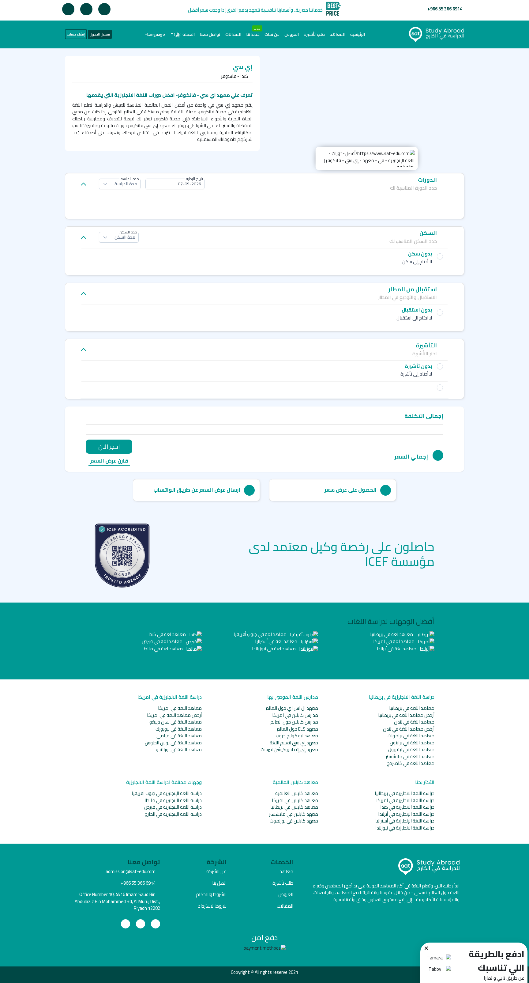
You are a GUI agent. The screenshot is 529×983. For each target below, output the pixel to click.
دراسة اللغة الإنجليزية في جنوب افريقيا (167, 793)
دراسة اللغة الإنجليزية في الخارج (173, 814)
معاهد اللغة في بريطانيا (411, 708)
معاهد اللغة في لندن (414, 721)
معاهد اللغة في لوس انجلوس (173, 742)
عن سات (272, 34)
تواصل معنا (210, 34)
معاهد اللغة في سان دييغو (175, 721)
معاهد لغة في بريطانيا (392, 634)
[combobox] (174, 184)
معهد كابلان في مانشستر (293, 814)
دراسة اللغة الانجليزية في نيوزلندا (404, 827)
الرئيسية (356, 34)
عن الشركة (216, 871)
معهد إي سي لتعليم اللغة (294, 742)
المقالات (233, 34)
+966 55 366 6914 (444, 8)
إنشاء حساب (76, 34)
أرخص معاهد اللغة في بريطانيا (406, 715)
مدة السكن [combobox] (124, 237)
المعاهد (337, 34)
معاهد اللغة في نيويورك (179, 728)
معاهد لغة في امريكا (394, 641)
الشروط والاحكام (211, 894)
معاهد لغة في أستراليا (276, 641)
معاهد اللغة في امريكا (180, 708)
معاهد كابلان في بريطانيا (294, 807)
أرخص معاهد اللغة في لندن (408, 728)
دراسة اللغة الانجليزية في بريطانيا (404, 793)
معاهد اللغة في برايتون (412, 742)
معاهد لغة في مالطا (163, 648)
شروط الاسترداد (212, 906)
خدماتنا (253, 34)
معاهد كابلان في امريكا (295, 800)
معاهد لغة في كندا (167, 634)
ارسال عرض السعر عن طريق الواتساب (196, 490)
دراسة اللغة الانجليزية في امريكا (405, 800)
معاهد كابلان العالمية (296, 793)
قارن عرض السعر (109, 461)
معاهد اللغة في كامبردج (410, 763)
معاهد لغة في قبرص (162, 641)
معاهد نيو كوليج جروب (297, 735)
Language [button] (156, 34)
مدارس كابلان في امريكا (295, 715)
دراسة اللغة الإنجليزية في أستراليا (404, 820)
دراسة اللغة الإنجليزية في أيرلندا (406, 814)
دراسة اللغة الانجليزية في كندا (407, 807)
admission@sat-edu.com (131, 871)
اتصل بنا (219, 883)
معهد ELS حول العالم (297, 728)
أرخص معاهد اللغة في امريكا (174, 715)
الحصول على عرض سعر (351, 490)
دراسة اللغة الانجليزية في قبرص (173, 807)
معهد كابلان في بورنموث (294, 820)
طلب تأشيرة (314, 34)
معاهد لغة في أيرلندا (397, 648)
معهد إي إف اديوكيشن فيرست (289, 749)
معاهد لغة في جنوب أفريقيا (260, 634)
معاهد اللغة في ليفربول (411, 749)
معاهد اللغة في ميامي (179, 735)
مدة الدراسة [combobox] (125, 184)
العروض (291, 34)
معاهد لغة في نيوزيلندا (274, 648)
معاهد (286, 871)
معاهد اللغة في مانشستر (410, 756)
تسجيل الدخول (100, 34)
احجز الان (109, 446)
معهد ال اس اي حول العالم (292, 708)
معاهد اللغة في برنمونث (411, 735)
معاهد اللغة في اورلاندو (179, 749)
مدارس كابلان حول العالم (294, 721)
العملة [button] (184, 34)
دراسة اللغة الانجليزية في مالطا (173, 800)
